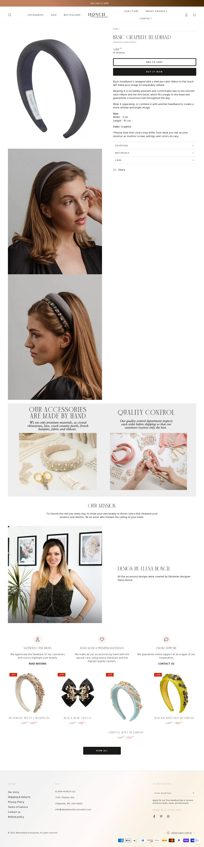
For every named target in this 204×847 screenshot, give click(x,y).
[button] (10, 14)
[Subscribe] (194, 793)
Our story (13, 792)
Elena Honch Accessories (27, 832)
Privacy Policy (16, 802)
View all (102, 750)
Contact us (14, 812)
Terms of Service (18, 807)
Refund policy (16, 816)
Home (115, 29)
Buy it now (154, 71)
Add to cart (154, 62)
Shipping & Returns (19, 797)
